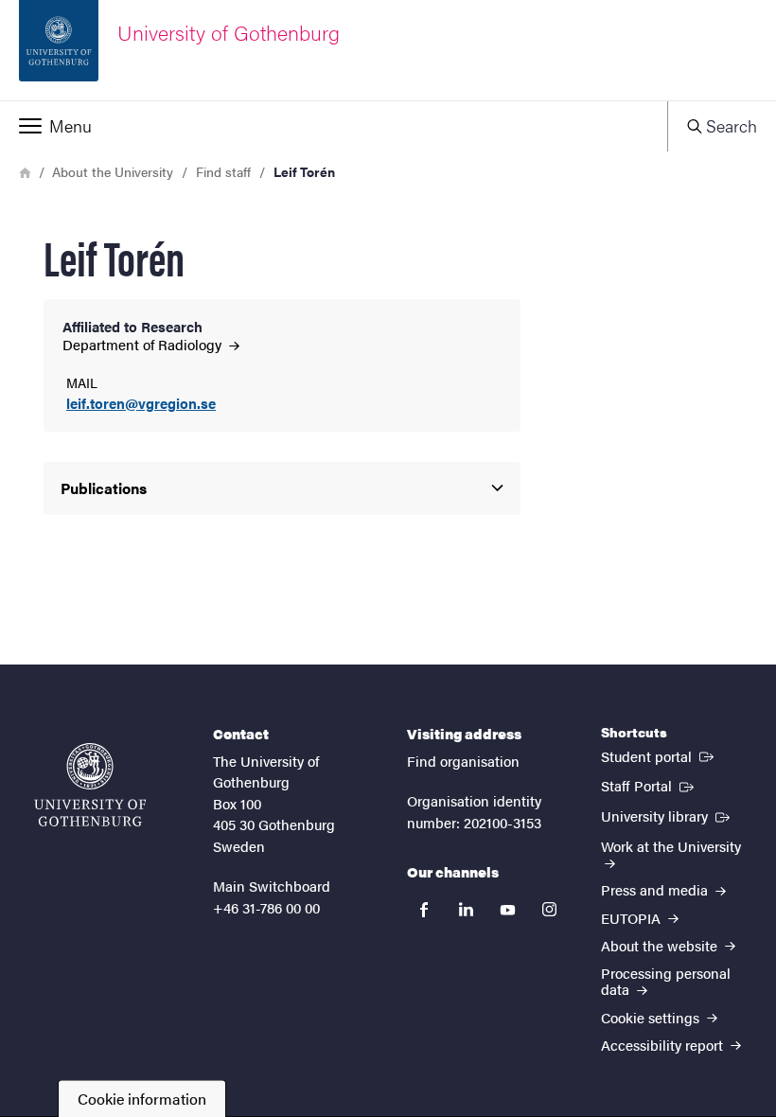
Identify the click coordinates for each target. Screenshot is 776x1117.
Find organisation (463, 761)
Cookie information (142, 1098)
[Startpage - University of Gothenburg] (90, 784)
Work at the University (671, 846)
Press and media (656, 889)
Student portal (659, 755)
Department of (143, 344)
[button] (333, 126)
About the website (661, 945)
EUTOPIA (632, 918)
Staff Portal (649, 784)
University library (667, 815)
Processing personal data (666, 981)
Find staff (223, 171)
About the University (112, 171)
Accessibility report (664, 1045)
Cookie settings (652, 1017)
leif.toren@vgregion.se (141, 404)
